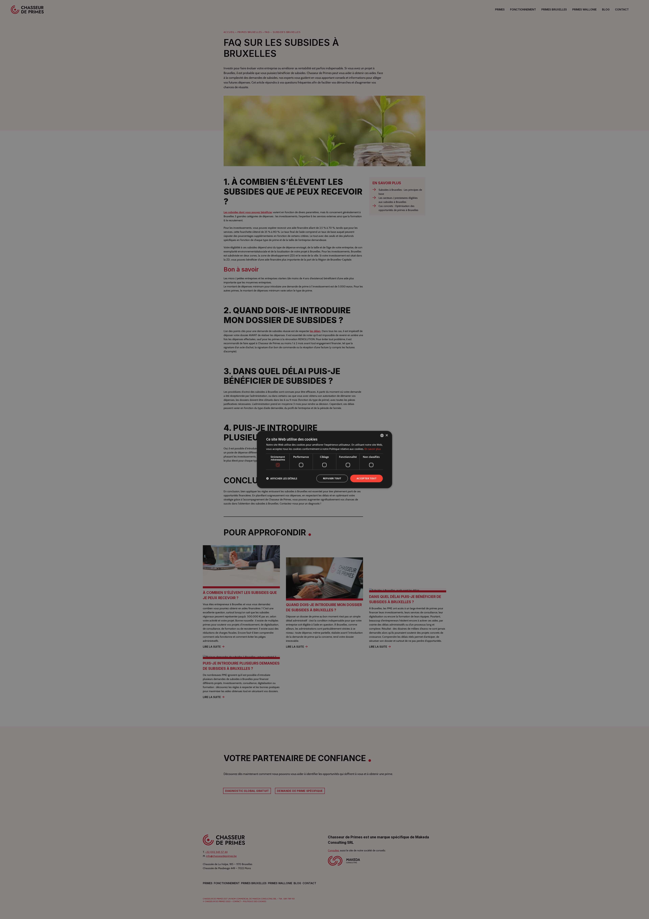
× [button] (386, 435)
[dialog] (324, 459)
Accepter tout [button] (366, 478)
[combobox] (382, 435)
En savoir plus (373, 449)
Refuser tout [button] (332, 478)
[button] (281, 478)
